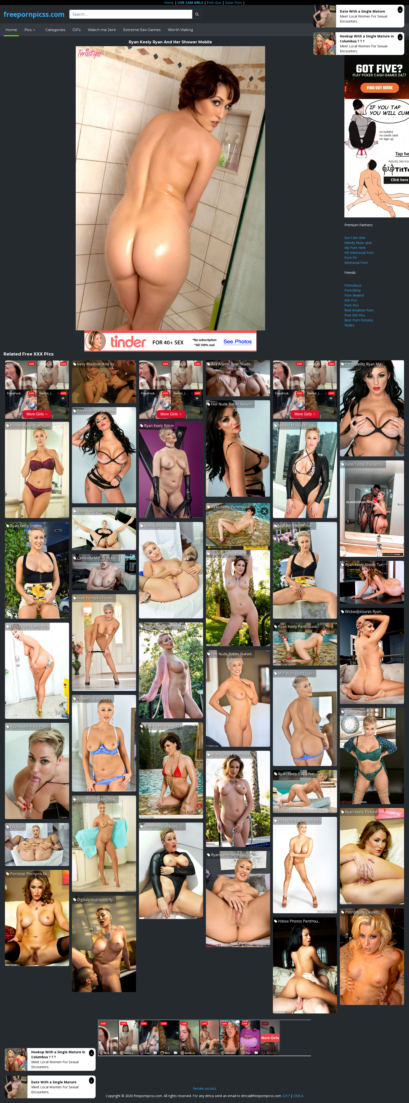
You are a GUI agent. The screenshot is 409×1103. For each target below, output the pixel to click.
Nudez (349, 325)
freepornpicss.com (34, 14)
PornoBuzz (352, 285)
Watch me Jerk (102, 29)
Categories (55, 29)
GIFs (76, 29)
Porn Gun (214, 2)
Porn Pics (351, 305)
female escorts (204, 1088)
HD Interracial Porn (359, 252)
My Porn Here (355, 247)
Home (169, 2)
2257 (286, 1096)
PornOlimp (352, 290)
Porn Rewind (354, 295)
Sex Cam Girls (354, 237)
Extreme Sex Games (141, 29)
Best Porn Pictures (358, 320)
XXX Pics (350, 300)
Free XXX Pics (354, 315)
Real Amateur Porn (358, 310)
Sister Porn (233, 2)
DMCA (298, 1096)
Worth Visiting (180, 29)
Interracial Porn (356, 262)
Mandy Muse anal (358, 242)
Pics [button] (28, 29)
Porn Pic (350, 257)
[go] (197, 14)
